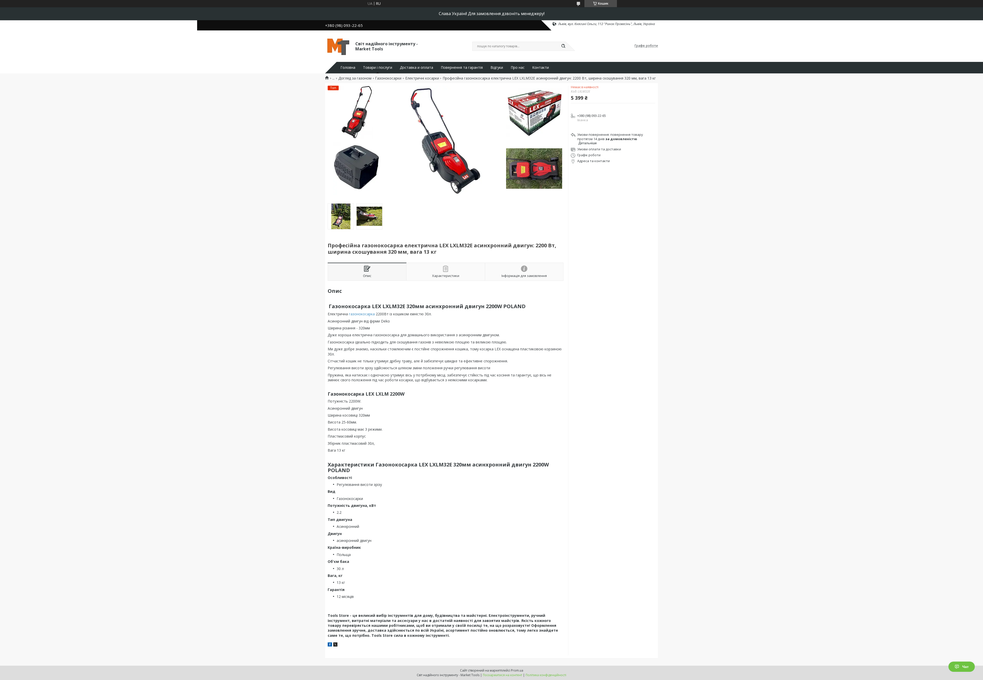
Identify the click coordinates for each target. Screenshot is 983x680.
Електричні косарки (422, 78)
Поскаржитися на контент (502, 675)
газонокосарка (362, 313)
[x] (335, 645)
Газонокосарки (388, 78)
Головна (347, 67)
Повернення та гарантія (462, 67)
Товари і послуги (377, 67)
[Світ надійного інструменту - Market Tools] (338, 46)
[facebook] (330, 645)
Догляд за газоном (354, 78)
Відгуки (496, 67)
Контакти (540, 67)
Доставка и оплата (416, 67)
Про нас (518, 67)
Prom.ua (517, 670)
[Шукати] (563, 46)
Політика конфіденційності (546, 675)
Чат (965, 667)
